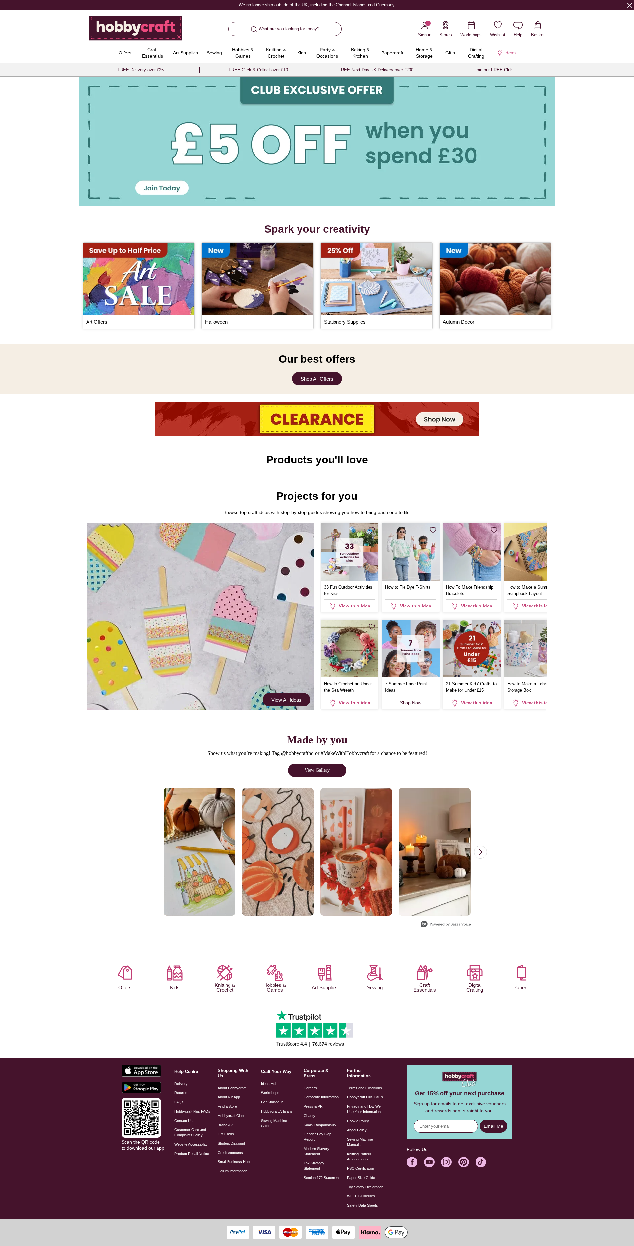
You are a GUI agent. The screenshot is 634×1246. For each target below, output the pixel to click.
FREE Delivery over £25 (141, 69)
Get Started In (272, 1102)
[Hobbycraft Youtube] (429, 1162)
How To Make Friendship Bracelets (469, 590)
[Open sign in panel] (317, 141)
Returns (180, 1093)
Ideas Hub (269, 1084)
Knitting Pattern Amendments (359, 1156)
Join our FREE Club (493, 69)
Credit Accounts (230, 1153)
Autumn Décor (458, 322)
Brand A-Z (226, 1125)
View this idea (354, 605)
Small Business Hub (234, 1162)
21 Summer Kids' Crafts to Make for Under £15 (471, 687)
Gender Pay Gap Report (317, 1136)
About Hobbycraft (232, 1088)
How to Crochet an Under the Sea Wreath (348, 687)
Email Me (493, 1126)
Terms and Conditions (364, 1088)
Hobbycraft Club (231, 1116)
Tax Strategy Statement (314, 1165)
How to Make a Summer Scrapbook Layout (530, 590)
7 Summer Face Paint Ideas (406, 687)
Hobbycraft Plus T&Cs (365, 1097)
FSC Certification (360, 1168)
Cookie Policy (358, 1121)
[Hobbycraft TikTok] (481, 1162)
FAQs (179, 1102)
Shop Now (410, 702)
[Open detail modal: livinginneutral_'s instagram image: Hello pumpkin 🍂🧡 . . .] (434, 852)
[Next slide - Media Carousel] (480, 852)
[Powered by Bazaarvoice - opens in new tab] (446, 925)
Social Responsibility (320, 1125)
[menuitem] (125, 52)
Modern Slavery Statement (316, 1151)
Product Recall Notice (191, 1154)
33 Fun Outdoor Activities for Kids (348, 590)
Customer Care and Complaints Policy (190, 1132)
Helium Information (232, 1171)
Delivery (181, 1084)
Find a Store (227, 1106)
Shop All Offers (317, 379)
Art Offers (96, 322)
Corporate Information (321, 1097)
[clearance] (317, 419)
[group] (317, 141)
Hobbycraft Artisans (277, 1111)
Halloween (216, 322)
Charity (309, 1116)
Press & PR (313, 1106)
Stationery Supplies (345, 322)
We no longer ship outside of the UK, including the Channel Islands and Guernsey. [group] (316, 4)
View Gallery (317, 770)
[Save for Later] (372, 530)
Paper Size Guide (361, 1178)
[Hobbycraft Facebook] (412, 1162)
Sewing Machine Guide (274, 1123)
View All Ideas (286, 700)
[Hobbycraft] (135, 30)
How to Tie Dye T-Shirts (408, 587)
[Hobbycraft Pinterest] (463, 1162)
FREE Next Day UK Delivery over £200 (375, 69)
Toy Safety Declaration (365, 1187)
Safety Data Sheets (362, 1205)
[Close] (629, 5)
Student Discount (231, 1143)
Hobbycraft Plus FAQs (192, 1111)
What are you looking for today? (289, 28)
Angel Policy (357, 1130)
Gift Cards (226, 1134)
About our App (229, 1097)
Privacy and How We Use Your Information (364, 1109)
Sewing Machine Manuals (360, 1142)
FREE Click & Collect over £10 (258, 69)
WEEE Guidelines (361, 1196)
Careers (310, 1088)
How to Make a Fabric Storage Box (528, 687)
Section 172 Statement (322, 1178)
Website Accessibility (191, 1144)
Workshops (270, 1093)
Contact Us (183, 1121)
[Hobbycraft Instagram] (446, 1162)
